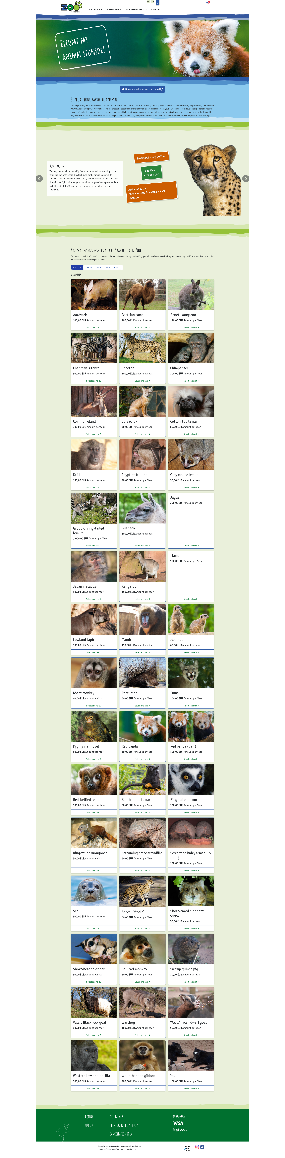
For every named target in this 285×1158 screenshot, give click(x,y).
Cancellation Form (121, 1134)
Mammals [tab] (77, 267)
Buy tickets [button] (94, 9)
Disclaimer (116, 1116)
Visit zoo (155, 9)
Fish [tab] (108, 267)
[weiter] (233, 178)
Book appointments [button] (135, 9)
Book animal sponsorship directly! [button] (144, 89)
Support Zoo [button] (113, 9)
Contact (90, 1116)
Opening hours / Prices (124, 1125)
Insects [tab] (117, 267)
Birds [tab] (99, 267)
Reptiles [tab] (89, 267)
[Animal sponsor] (70, 7)
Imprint (90, 1125)
